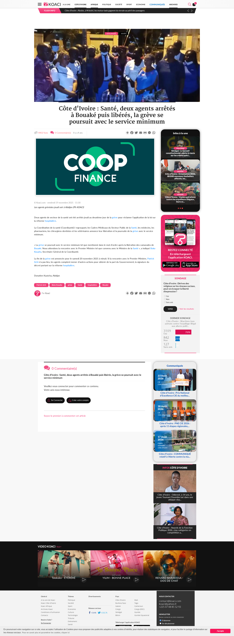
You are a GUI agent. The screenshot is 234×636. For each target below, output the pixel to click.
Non (167, 299)
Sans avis (169, 302)
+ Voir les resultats (186, 309)
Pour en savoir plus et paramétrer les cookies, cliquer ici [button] (46, 632)
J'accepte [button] (220, 631)
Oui (167, 296)
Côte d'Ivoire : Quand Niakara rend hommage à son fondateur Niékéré (96, 10)
